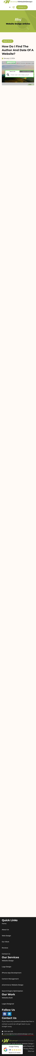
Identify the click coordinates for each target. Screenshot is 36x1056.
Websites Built (7, 998)
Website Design (8, 961)
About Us (5, 929)
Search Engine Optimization (12, 991)
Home (4, 923)
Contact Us (6, 954)
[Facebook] (5, 1014)
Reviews (5, 948)
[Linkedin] (9, 1014)
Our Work (5, 942)
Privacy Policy (28, 1048)
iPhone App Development (11, 973)
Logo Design (6, 967)
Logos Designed (8, 1004)
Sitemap (31, 1051)
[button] (9, 7)
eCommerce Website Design (12, 985)
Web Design (6, 936)
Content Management (10, 979)
